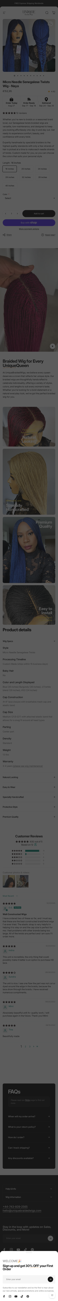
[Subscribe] (50, 1279)
